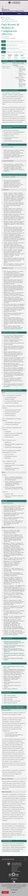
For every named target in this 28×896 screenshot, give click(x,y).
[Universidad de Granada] (14, 2)
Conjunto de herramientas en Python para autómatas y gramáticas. (14, 646)
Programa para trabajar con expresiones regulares (13, 659)
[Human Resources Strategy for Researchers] (14, 882)
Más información (14, 889)
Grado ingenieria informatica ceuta (8, 19)
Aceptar (5, 892)
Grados (9, 17)
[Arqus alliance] (13, 875)
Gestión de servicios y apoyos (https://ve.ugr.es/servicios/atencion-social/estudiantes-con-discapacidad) (14, 849)
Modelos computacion (6, 21)
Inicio (2, 18)
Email (16, 65)
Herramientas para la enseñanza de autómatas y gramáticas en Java (12, 642)
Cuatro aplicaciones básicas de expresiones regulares (14, 655)
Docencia (5, 17)
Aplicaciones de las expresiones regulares (14, 653)
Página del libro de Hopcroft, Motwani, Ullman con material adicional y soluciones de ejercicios (14, 650)
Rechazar (13, 892)
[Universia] (14, 878)
